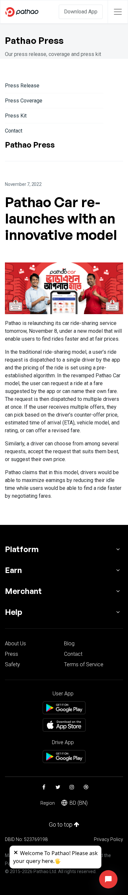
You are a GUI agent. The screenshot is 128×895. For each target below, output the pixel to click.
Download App (80, 12)
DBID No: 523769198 (26, 839)
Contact (13, 131)
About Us (15, 643)
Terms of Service (83, 664)
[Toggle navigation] (118, 12)
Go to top (61, 824)
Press (11, 654)
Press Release (22, 85)
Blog (69, 643)
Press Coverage (23, 101)
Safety (12, 664)
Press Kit (16, 116)
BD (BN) (79, 803)
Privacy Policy (108, 839)
